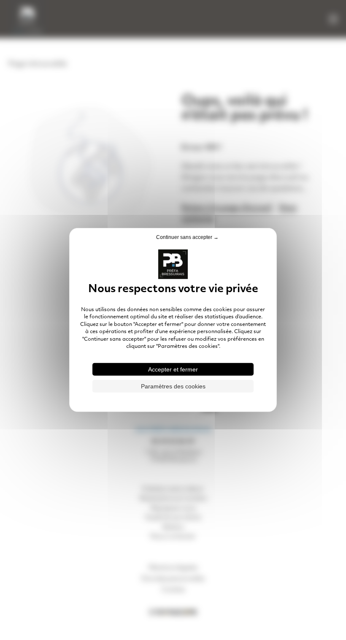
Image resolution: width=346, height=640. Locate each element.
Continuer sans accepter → (187, 237)
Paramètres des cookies (173, 386)
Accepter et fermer (173, 369)
